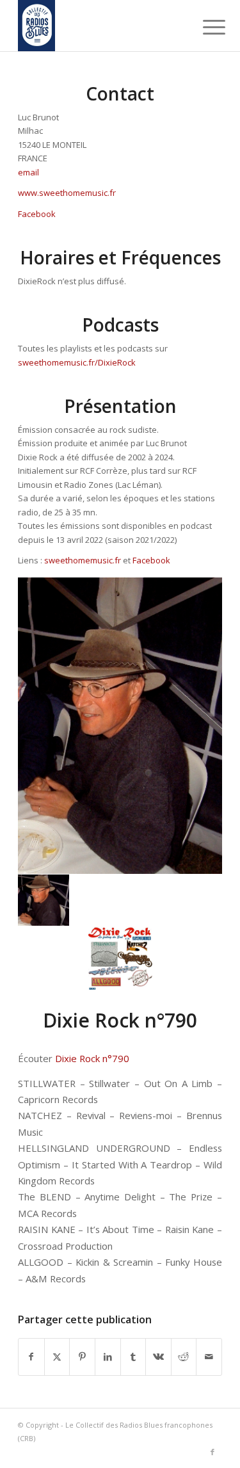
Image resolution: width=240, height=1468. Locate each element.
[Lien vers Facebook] (212, 1452)
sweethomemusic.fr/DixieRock (77, 362)
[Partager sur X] (57, 1357)
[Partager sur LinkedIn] (107, 1357)
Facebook (37, 214)
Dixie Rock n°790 (92, 1058)
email (28, 172)
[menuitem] (204, 26)
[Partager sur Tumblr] (133, 1357)
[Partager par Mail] (208, 1357)
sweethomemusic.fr (82, 560)
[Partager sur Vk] (158, 1357)
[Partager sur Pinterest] (82, 1357)
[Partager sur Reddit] (184, 1357)
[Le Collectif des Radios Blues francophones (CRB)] (99, 25)
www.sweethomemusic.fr (67, 192)
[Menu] (204, 26)
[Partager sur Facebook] (31, 1357)
